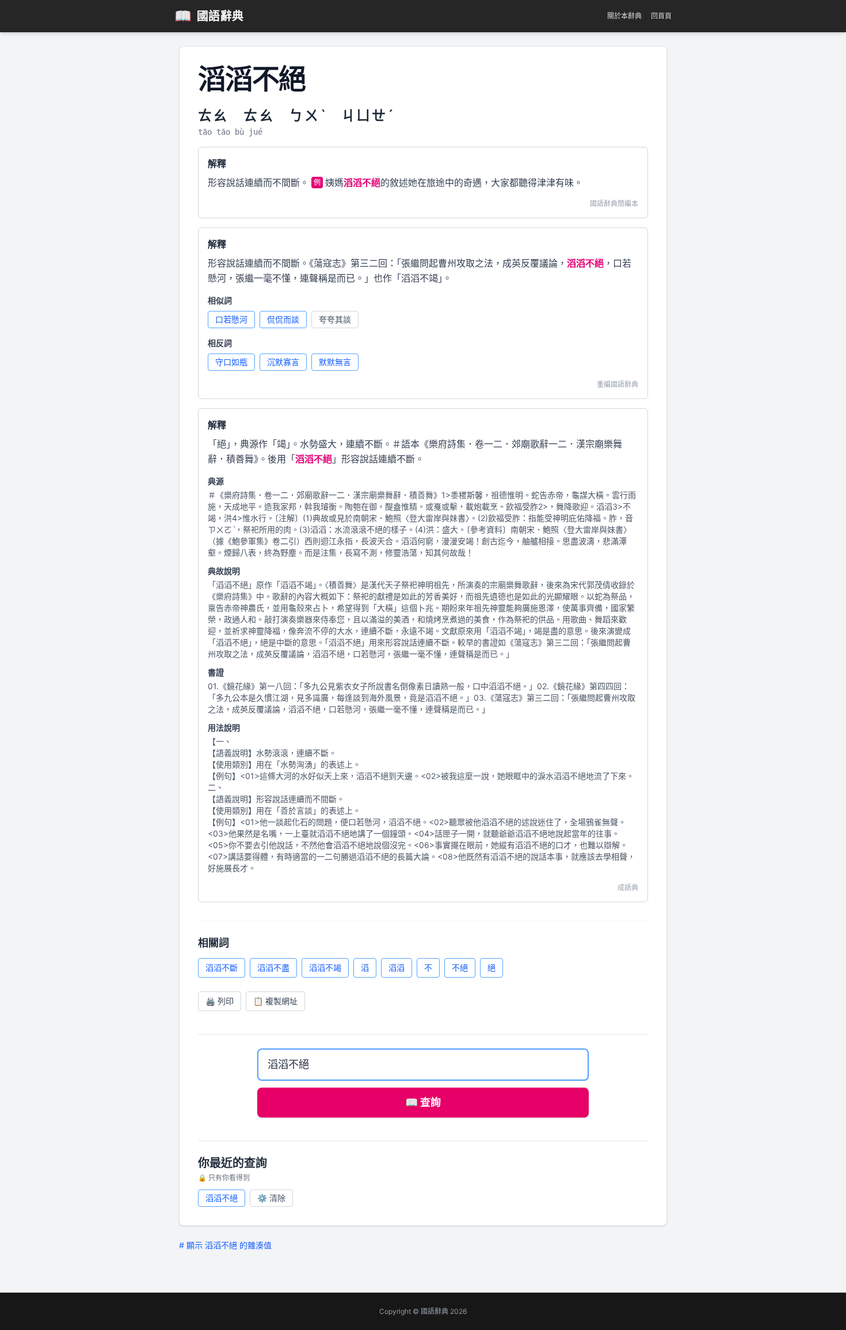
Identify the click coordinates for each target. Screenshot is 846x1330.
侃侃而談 (283, 319)
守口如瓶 (231, 362)
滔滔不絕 (221, 1198)
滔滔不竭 (325, 967)
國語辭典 (209, 15)
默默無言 (335, 362)
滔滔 (396, 967)
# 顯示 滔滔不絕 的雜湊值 (225, 1245)
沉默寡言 (283, 362)
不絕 (460, 967)
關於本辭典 (624, 16)
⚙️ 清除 (271, 1198)
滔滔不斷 (221, 967)
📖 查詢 (423, 1102)
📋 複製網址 (275, 1001)
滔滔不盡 (273, 967)
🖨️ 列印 (219, 1001)
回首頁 (661, 16)
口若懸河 (231, 319)
